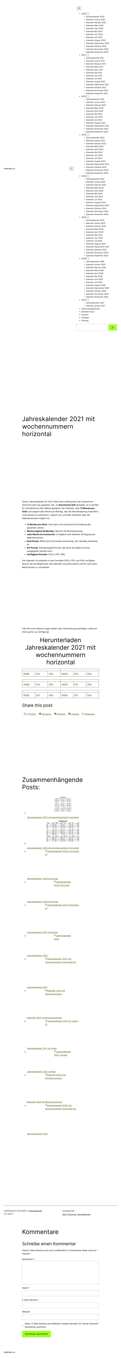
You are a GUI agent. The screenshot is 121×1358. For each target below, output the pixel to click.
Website (26, 1311)
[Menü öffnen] (71, 169)
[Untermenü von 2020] (87, 14)
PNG (51, 673)
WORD (26, 673)
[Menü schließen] (79, 8)
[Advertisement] (60, 351)
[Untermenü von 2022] (87, 96)
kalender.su (9, 168)
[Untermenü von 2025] (87, 217)
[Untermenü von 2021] (87, 55)
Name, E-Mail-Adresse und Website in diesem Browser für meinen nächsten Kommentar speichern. (61, 1325)
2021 (64, 1214)
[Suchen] (112, 327)
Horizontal (71, 1214)
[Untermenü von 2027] (87, 300)
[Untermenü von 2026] (87, 258)
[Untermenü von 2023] (87, 135)
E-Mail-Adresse (30, 1300)
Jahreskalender (35, 1211)
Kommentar (28, 1259)
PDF (38, 673)
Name (25, 1288)
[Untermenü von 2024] (87, 176)
